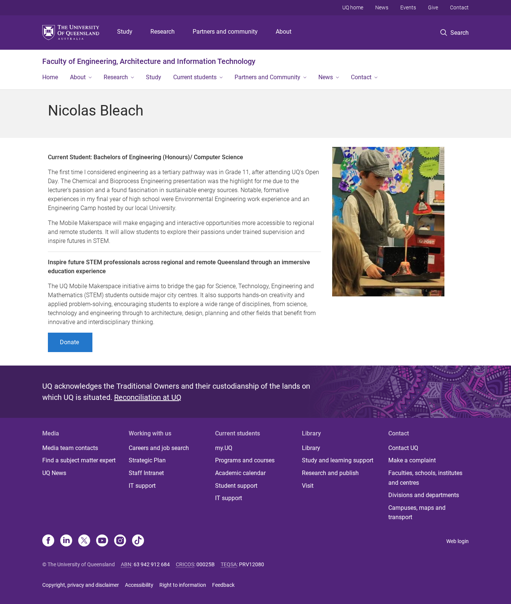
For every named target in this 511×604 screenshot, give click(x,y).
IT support (142, 485)
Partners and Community (267, 77)
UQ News (54, 473)
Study (124, 31)
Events (408, 7)
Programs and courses (245, 460)
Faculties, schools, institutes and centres (425, 477)
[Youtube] (102, 541)
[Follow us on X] (84, 541)
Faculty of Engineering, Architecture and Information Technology (149, 61)
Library (311, 448)
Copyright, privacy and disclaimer (80, 585)
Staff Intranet (146, 473)
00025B (205, 564)
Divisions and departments (423, 495)
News (381, 7)
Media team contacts (70, 448)
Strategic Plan (147, 460)
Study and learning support (337, 460)
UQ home (352, 7)
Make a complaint (412, 460)
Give (433, 7)
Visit (307, 485)
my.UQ (223, 448)
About (283, 31)
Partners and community (225, 31)
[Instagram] (120, 541)
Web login (457, 541)
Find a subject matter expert (79, 460)
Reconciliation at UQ (147, 397)
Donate (70, 342)
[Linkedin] (66, 541)
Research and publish (330, 473)
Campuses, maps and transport (417, 512)
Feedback (223, 585)
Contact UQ (403, 448)
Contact (459, 7)
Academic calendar (240, 473)
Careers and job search (159, 448)
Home (50, 77)
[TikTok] (138, 541)
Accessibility (139, 585)
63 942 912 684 (152, 564)
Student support (236, 485)
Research (162, 31)
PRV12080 (251, 564)
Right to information (182, 585)
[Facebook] (48, 541)
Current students (195, 77)
